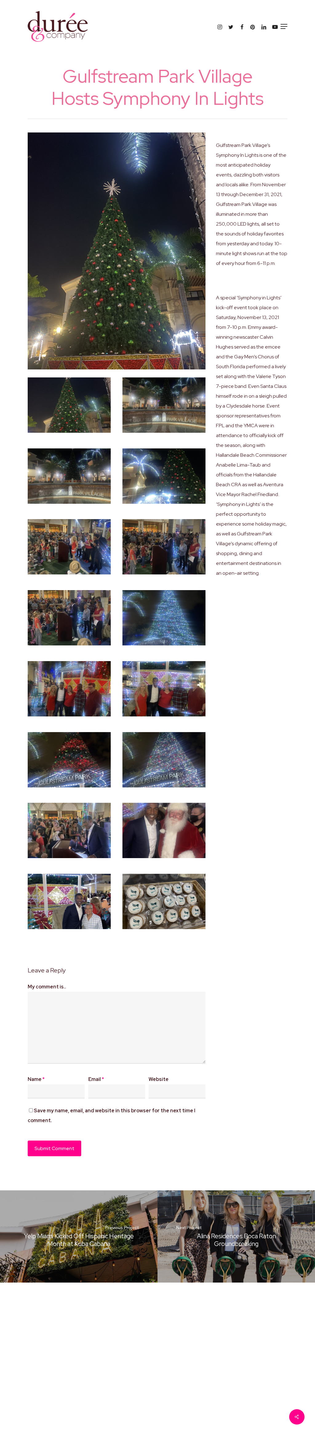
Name (36, 1079)
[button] (284, 26)
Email (96, 1079)
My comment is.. (47, 987)
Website (159, 1079)
